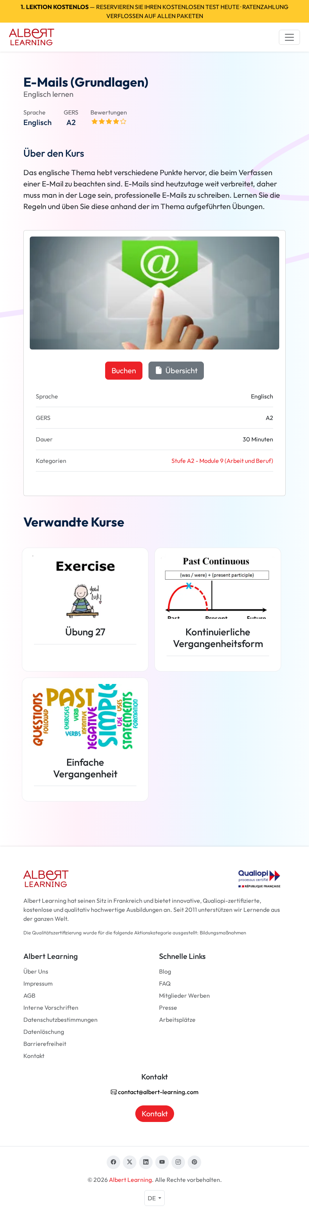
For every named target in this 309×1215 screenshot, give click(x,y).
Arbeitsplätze (177, 1019)
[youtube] (162, 1162)
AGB (29, 995)
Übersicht (180, 370)
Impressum (38, 983)
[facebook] (113, 1162)
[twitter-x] (129, 1162)
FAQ (165, 983)
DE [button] (152, 1198)
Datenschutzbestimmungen (60, 1019)
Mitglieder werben (184, 995)
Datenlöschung (43, 1031)
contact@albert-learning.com (158, 1092)
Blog (165, 971)
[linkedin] (146, 1162)
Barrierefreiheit (44, 1043)
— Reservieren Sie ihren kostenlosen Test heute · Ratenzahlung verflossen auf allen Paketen (154, 11)
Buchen (124, 370)
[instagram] (178, 1162)
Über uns (35, 971)
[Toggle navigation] (289, 37)
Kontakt (33, 1055)
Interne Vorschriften (50, 1007)
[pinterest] (194, 1162)
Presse (168, 1007)
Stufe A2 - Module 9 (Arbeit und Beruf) (222, 460)
